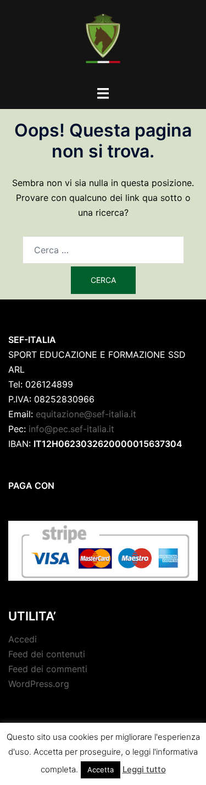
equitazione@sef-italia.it (86, 413)
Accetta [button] (100, 769)
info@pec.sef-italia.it (71, 428)
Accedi (22, 639)
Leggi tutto (144, 769)
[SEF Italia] (103, 41)
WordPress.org (38, 683)
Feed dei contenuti (46, 653)
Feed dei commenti (47, 668)
